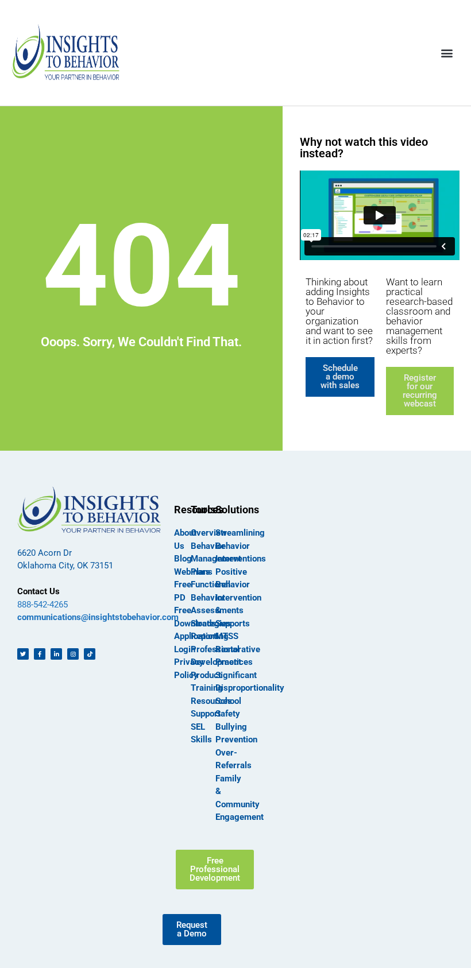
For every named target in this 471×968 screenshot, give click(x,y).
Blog (183, 558)
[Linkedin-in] (56, 654)
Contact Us (38, 591)
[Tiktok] (89, 654)
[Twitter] (23, 654)
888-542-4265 (42, 604)
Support (206, 713)
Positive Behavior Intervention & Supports (238, 598)
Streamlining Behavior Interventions (240, 546)
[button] (447, 52)
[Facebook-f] (39, 654)
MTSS (226, 636)
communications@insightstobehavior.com (98, 617)
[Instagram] (73, 654)
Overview (209, 533)
